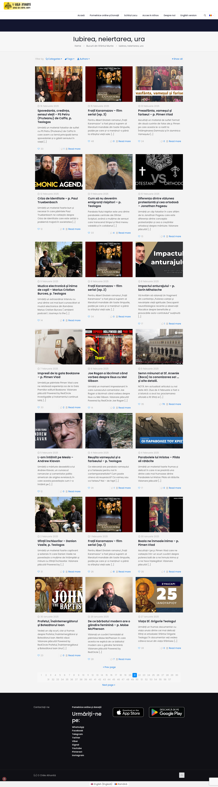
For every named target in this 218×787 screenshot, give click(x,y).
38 (81, 679)
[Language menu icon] (211, 15)
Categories (54, 58)
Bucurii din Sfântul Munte (100, 45)
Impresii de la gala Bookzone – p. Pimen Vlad (59, 375)
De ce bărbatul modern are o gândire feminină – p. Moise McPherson (109, 625)
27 (162, 675)
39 (85, 679)
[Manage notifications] (4, 779)
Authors (84, 58)
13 (97, 675)
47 (123, 679)
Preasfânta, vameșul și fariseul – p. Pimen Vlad (155, 112)
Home (78, 45)
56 (165, 679)
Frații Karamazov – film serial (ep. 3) (105, 112)
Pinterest (77, 751)
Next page (108, 684)
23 (144, 675)
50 (137, 679)
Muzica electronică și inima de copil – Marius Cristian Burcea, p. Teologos (57, 290)
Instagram (78, 755)
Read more (74, 148)
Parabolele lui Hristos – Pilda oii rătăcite (159, 459)
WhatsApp (78, 727)
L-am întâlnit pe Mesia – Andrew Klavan (55, 459)
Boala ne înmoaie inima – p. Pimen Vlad (158, 543)
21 (135, 675)
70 (163, 404)
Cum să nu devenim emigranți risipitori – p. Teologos (104, 202)
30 (176, 675)
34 (62, 679)
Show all (178, 58)
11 (88, 675)
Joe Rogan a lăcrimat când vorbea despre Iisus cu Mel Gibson (108, 377)
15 (107, 675)
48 (127, 679)
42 (99, 679)
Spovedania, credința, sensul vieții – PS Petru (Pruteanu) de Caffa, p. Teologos (55, 116)
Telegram (77, 734)
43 (104, 679)
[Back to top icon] (181, 775)
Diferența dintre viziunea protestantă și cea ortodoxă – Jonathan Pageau (158, 202)
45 (113, 679)
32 (53, 679)
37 (76, 679)
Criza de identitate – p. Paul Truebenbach (58, 200)
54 (155, 679)
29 (172, 675)
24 (148, 675)
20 (130, 675)
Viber (75, 741)
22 (139, 675)
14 (102, 675)
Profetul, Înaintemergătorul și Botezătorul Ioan (58, 623)
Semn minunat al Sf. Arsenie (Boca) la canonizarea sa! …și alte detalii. (158, 377)
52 (146, 679)
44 (109, 679)
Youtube (77, 748)
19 (125, 675)
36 (71, 679)
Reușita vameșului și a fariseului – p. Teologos (105, 459)
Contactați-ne (41, 707)
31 (48, 679)
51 (142, 679)
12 (93, 675)
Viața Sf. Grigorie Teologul (157, 621)
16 (111, 675)
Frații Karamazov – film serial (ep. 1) (105, 543)
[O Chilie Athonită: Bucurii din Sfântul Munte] (17, 5)
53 (151, 679)
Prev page (110, 667)
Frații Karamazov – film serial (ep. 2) (105, 288)
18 (121, 675)
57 (169, 679)
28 (167, 675)
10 (83, 675)
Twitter (76, 737)
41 (95, 679)
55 (160, 679)
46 (118, 679)
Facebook (77, 730)
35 (67, 679)
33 (57, 679)
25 (153, 675)
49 (132, 679)
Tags (70, 58)
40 (90, 679)
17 (116, 675)
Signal (75, 744)
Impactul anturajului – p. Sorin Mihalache (156, 288)
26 (158, 675)
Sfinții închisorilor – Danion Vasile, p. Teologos (57, 543)
